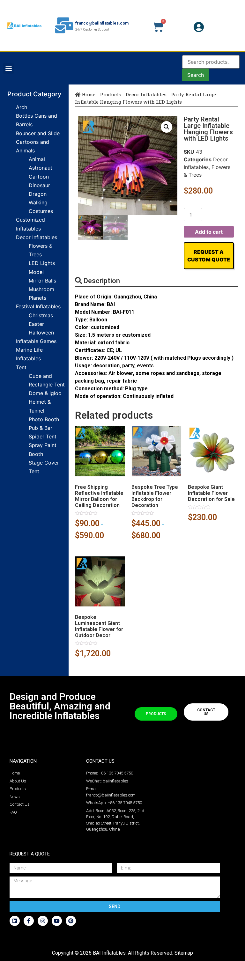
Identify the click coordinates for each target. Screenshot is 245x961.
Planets (37, 298)
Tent (21, 367)
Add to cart (209, 232)
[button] (8, 68)
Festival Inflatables (38, 306)
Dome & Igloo (45, 393)
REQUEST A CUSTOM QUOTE (208, 256)
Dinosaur (39, 185)
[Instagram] (43, 921)
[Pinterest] (71, 921)
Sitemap (183, 953)
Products (110, 94)
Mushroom (41, 289)
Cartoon (39, 176)
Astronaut (40, 168)
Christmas (41, 315)
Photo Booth (44, 419)
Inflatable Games (36, 341)
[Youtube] (57, 921)
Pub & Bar (40, 428)
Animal (37, 159)
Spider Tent (42, 436)
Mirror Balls (42, 280)
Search (195, 75)
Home (87, 94)
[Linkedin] (15, 921)
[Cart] (158, 26)
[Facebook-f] (29, 921)
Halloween (41, 332)
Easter (36, 324)
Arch (21, 107)
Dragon (38, 194)
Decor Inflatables (36, 237)
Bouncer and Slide (38, 133)
